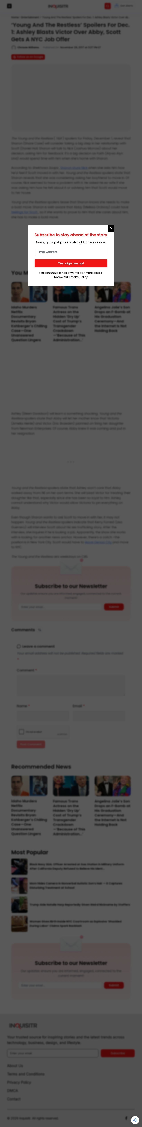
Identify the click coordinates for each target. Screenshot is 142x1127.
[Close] (111, 228)
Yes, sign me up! (71, 263)
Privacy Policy (78, 277)
